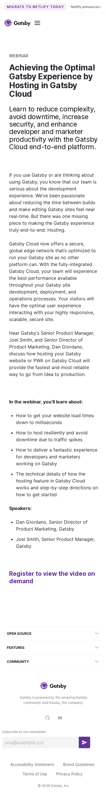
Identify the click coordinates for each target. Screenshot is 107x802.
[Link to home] (18, 22)
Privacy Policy (69, 773)
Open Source (19, 633)
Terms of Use (35, 773)
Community (18, 661)
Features (16, 647)
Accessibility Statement (32, 764)
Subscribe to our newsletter (24, 732)
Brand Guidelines (78, 764)
